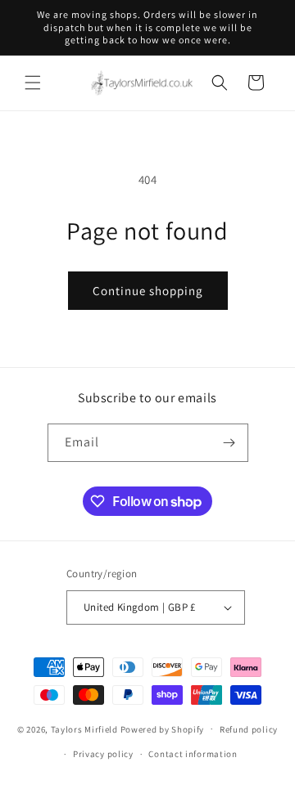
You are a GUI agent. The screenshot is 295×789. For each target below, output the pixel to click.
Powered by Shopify (162, 728)
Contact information (192, 754)
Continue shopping (148, 290)
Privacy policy (103, 754)
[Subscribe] (229, 443)
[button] (33, 83)
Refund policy (249, 729)
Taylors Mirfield (84, 728)
